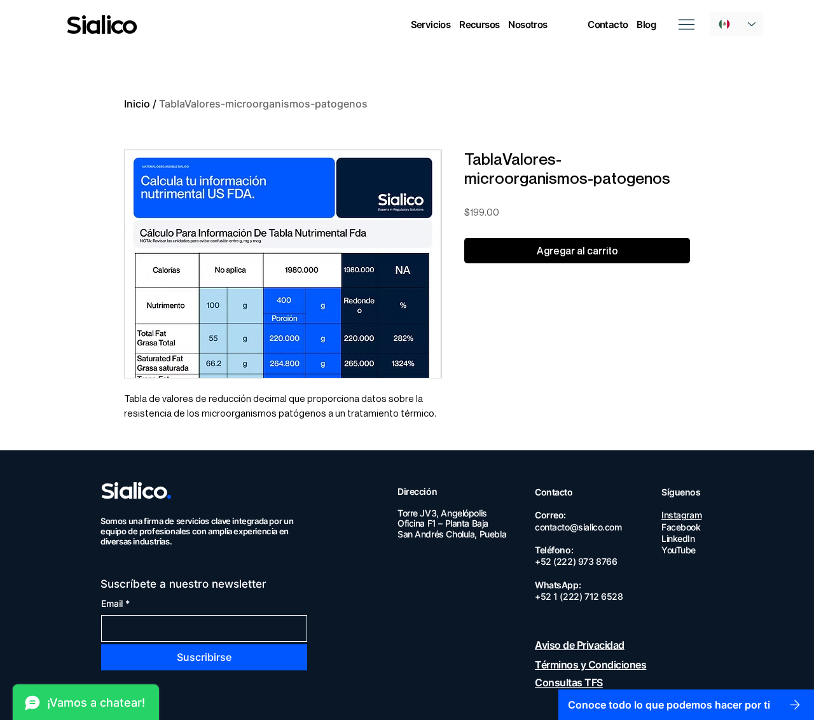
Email (115, 603)
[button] (431, 24)
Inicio (137, 103)
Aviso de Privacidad (579, 645)
